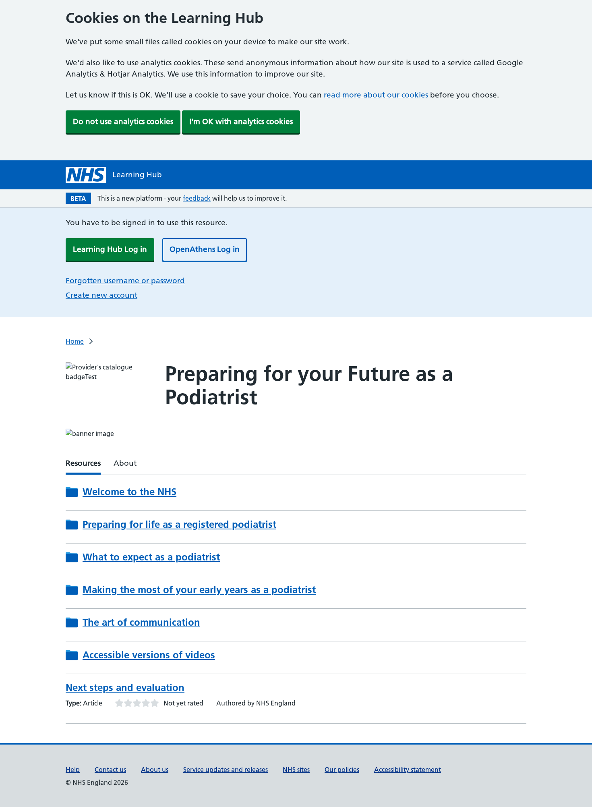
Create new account (101, 295)
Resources (83, 463)
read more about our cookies (376, 95)
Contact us (110, 770)
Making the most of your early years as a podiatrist (199, 589)
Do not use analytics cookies (123, 121)
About (125, 463)
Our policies (342, 770)
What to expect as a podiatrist (151, 557)
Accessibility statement (407, 770)
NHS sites (296, 770)
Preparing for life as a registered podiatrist (179, 524)
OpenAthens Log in (205, 249)
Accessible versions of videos (149, 655)
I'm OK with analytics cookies (241, 121)
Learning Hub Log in (110, 249)
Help (73, 770)
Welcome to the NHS (129, 492)
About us (154, 770)
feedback (197, 198)
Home (75, 341)
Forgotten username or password (125, 280)
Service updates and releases (225, 770)
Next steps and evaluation (125, 687)
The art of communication (141, 622)
